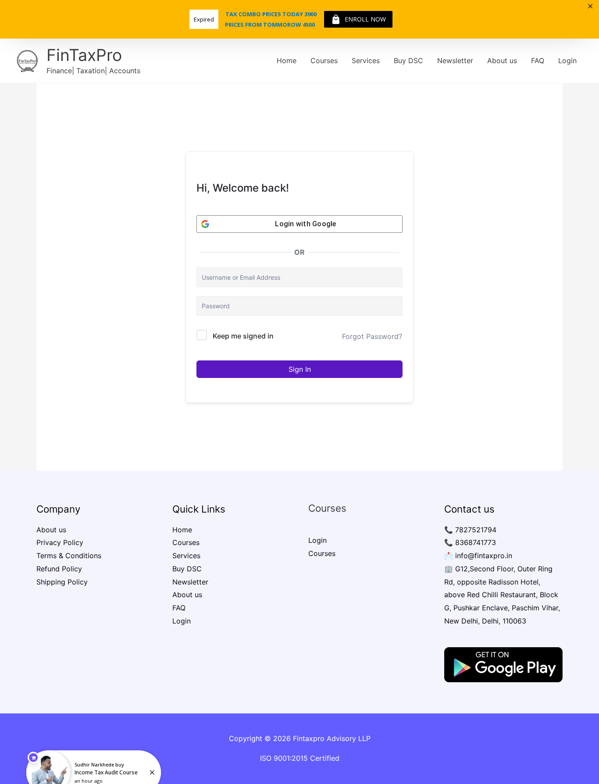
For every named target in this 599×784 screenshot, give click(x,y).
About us (502, 60)
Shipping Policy (62, 581)
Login (567, 60)
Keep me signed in (243, 335)
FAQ (537, 60)
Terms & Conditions (68, 555)
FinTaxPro (84, 55)
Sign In (300, 369)
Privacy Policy (59, 542)
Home (286, 60)
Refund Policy (59, 568)
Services (366, 60)
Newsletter (455, 60)
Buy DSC (408, 60)
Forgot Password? (372, 336)
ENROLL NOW (365, 19)
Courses (324, 60)
